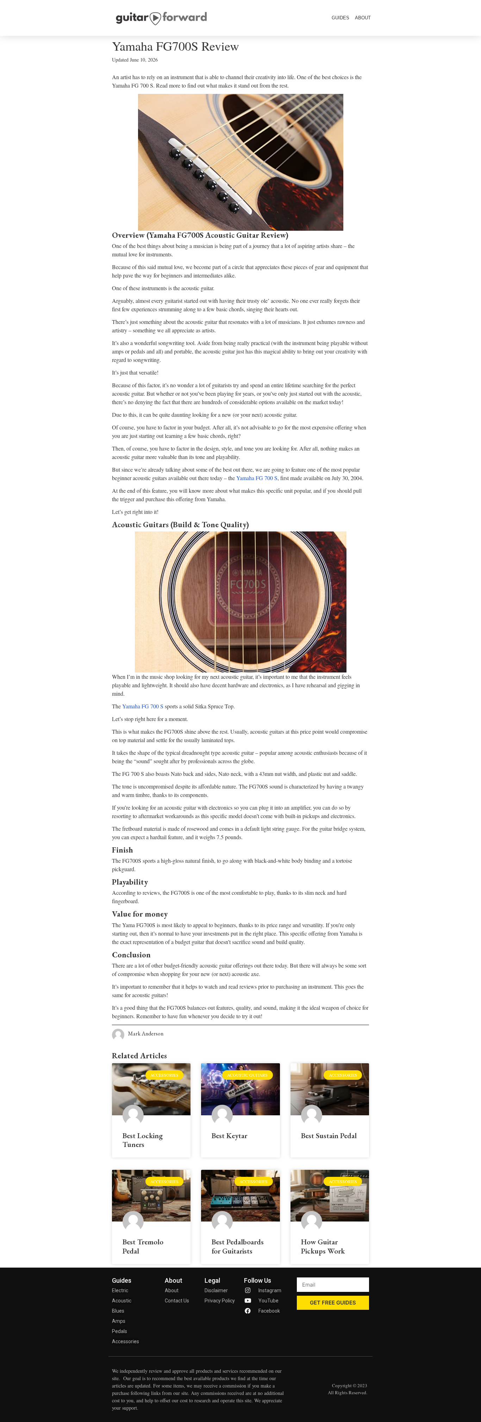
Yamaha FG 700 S (256, 478)
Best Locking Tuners (143, 1140)
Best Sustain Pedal (329, 1135)
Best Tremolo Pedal (143, 1246)
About (363, 17)
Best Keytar (229, 1135)
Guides (340, 17)
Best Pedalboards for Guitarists (238, 1246)
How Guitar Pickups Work (323, 1246)
